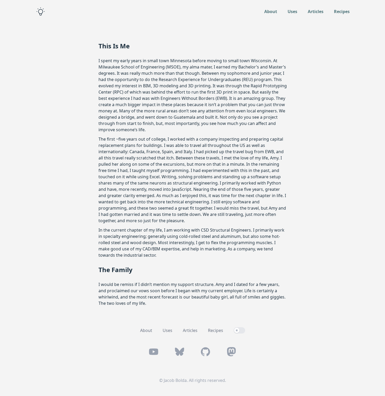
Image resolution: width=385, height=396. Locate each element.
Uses (292, 11)
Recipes (342, 11)
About (270, 11)
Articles (315, 11)
